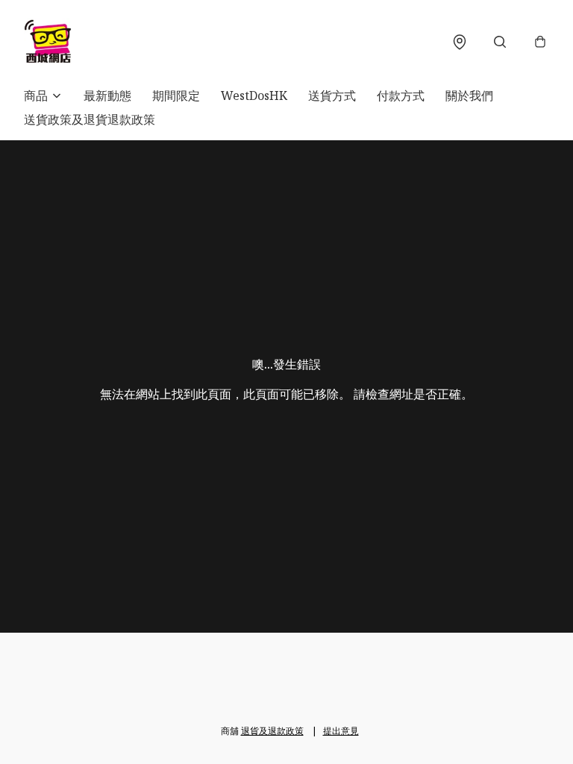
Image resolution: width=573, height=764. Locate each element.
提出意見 (341, 730)
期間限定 (176, 95)
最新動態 (107, 95)
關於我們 (469, 95)
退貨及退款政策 (272, 730)
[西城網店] (48, 42)
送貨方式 (332, 95)
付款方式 (401, 95)
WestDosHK (254, 95)
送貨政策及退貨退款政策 (89, 119)
